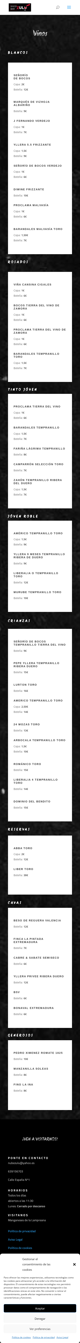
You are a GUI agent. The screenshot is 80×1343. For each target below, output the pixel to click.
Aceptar (40, 1308)
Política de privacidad (44, 1337)
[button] (74, 1264)
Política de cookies (21, 1337)
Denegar (40, 1318)
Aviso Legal (62, 1337)
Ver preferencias (40, 1329)
